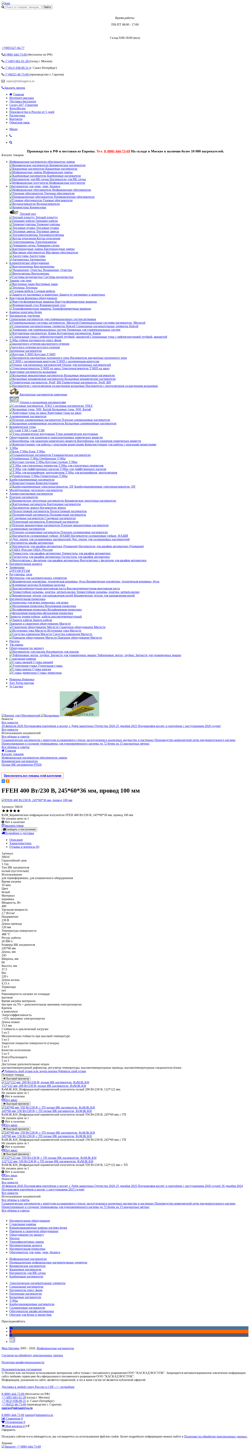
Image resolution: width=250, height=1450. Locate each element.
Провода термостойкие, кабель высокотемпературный (45, 616)
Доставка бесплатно (22, 101)
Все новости (10, 722)
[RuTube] (12, 1341)
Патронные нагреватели (25, 350)
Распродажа (17, 115)
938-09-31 (16, 67)
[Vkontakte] (11, 1328)
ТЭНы (13, 448)
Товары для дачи (20, 280)
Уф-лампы (16, 644)
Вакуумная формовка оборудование (33, 298)
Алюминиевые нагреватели (27, 416)
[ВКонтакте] (3, 781)
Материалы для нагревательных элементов (38, 578)
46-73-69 (16, 74)
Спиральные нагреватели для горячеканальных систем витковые (52, 319)
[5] (18, 811)
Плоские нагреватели (23, 497)
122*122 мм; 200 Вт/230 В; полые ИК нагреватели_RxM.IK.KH (44, 1085)
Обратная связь (19, 122)
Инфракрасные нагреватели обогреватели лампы (42, 161)
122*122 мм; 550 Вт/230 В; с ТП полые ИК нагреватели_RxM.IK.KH (47, 1161)
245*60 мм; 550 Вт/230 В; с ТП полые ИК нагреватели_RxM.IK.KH (47, 1111)
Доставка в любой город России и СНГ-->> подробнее (38, 1387)
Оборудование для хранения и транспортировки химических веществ (56, 437)
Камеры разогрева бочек (25, 312)
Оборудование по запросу (26, 648)
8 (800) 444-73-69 (117, 151)
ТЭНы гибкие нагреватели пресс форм (35, 340)
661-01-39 (16, 61)
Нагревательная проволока (27, 599)
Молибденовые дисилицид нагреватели (36, 490)
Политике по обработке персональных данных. (215, 1436)
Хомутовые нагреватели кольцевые (33, 371)
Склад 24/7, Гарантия (23, 105)
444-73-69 (16, 54)
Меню (13, 129)
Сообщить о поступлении (21, 829)
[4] (14, 811)
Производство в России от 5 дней (31, 112)
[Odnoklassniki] (10, 1331)
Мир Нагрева (10, 1348)
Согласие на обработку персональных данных (32, 1355)
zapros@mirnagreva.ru (19, 81)
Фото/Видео (17, 108)
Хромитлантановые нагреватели (31, 493)
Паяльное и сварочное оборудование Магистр (40, 623)
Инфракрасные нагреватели (55, 1348)
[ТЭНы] (6, 3)
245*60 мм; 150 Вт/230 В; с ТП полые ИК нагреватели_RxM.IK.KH (47, 1136)
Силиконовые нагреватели (27, 528)
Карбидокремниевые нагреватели (31, 479)
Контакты (15, 119)
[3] (11, 811)
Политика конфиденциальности (23, 1362)
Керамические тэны (22, 427)
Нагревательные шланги (25, 563)
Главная (18, 94)
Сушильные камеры (22, 658)
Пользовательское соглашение (22, 1369)
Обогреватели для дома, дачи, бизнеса (34, 186)
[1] (3, 811)
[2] (7, 811)
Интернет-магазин (21, 98)
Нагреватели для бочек (24, 315)
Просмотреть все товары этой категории (32, 775)
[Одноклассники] (7, 781)
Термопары (16, 567)
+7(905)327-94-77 (13, 48)
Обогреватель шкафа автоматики (31, 542)
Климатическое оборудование (29, 263)
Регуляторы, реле (20, 574)
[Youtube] (10, 1335)
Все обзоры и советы (15, 736)
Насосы (14, 641)
